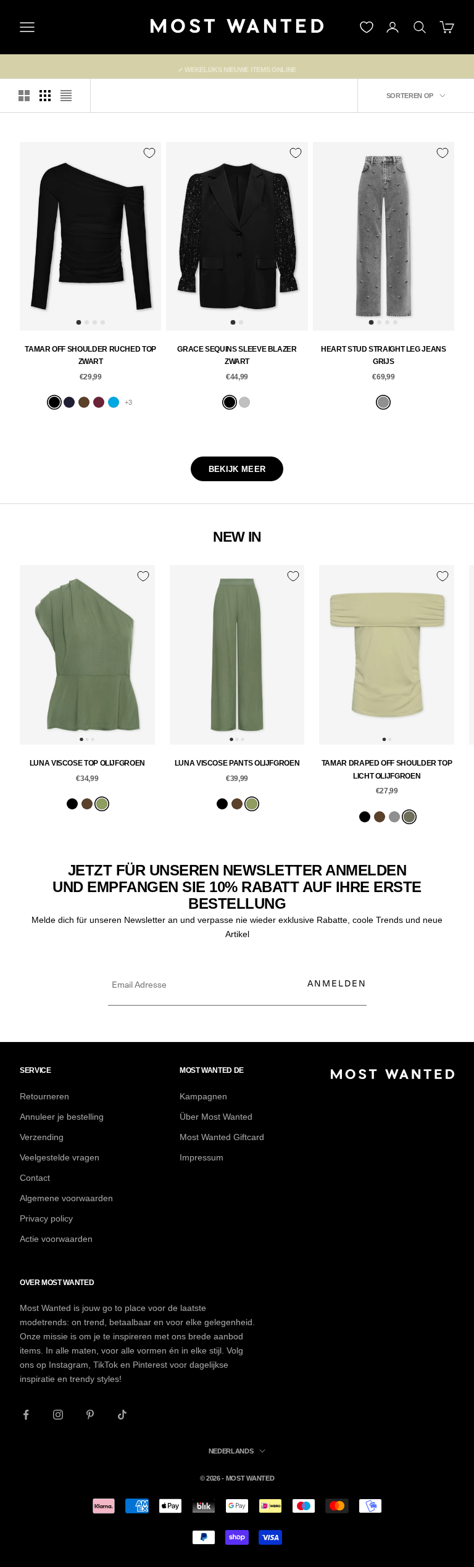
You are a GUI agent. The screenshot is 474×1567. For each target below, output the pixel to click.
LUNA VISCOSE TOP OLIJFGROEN (87, 763)
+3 (128, 402)
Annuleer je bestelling (62, 1117)
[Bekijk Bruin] (83, 402)
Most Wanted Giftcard (222, 1137)
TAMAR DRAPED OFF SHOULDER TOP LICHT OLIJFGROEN (387, 769)
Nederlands (231, 1451)
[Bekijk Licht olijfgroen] (409, 816)
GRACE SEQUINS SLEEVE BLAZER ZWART (236, 355)
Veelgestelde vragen (59, 1157)
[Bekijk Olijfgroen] (101, 803)
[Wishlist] (366, 27)
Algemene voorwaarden (66, 1198)
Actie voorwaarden (56, 1239)
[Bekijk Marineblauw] (69, 402)
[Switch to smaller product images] (45, 95)
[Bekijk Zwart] (54, 402)
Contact (35, 1178)
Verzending (42, 1137)
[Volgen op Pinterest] (90, 1414)
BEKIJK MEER (237, 469)
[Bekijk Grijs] (383, 402)
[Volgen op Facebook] (26, 1414)
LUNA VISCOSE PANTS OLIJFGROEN (237, 763)
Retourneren (44, 1096)
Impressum (201, 1157)
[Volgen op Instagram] (58, 1414)
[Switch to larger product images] (24, 95)
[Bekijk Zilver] (244, 402)
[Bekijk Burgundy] (98, 402)
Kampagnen (203, 1096)
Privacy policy (46, 1218)
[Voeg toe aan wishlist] (149, 153)
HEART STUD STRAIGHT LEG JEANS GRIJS (383, 355)
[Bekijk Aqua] (113, 402)
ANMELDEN (337, 983)
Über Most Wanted (216, 1117)
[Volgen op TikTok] (122, 1414)
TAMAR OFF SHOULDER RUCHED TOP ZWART (90, 355)
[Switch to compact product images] (66, 95)
